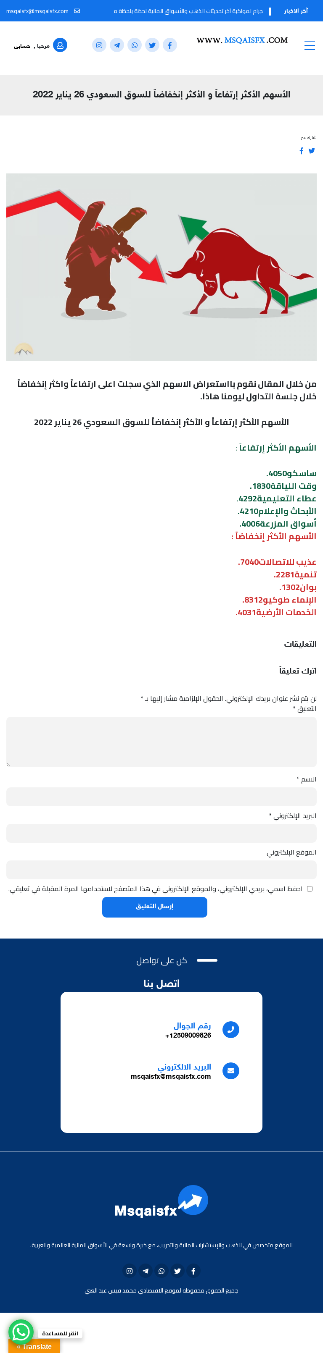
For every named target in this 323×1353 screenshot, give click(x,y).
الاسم (307, 779)
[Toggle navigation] (309, 45)
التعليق (305, 708)
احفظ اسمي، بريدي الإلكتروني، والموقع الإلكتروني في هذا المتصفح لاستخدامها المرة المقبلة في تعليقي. (155, 889)
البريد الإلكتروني (293, 815)
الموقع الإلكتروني (292, 852)
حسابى (22, 46)
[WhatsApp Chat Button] (21, 1332)
